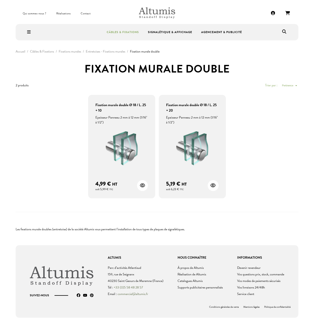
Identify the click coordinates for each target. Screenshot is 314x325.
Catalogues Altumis (190, 280)
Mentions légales (251, 307)
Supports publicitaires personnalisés (200, 287)
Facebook (78, 295)
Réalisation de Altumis (192, 274)
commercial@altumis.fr (133, 293)
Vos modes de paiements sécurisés (258, 280)
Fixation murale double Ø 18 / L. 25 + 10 (120, 107)
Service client (245, 293)
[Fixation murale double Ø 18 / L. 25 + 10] (121, 150)
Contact (86, 13)
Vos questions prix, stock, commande (260, 274)
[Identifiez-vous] (273, 13)
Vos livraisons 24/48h (251, 287)
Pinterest (91, 295)
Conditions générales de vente (224, 307)
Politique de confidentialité (277, 307)
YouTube (85, 295)
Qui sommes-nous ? (34, 13)
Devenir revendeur (249, 267)
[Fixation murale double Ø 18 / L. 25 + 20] (192, 150)
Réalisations (63, 13)
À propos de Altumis (191, 267)
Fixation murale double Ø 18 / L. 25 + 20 (191, 107)
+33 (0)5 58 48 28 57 (128, 287)
